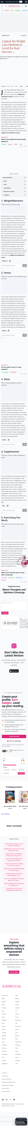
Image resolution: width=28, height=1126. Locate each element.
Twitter (15, 144)
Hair (16, 1023)
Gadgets (4, 1020)
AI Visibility (5, 1076)
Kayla (4, 86)
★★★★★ (23, 35)
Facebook (4, 144)
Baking (17, 998)
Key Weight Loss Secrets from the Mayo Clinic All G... (14, 849)
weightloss (5, 35)
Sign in (8, 746)
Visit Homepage (14, 972)
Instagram (10, 144)
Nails (3, 1042)
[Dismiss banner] (25, 618)
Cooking (4, 1008)
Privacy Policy (5, 1088)
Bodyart (17, 1001)
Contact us (4, 1073)
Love (16, 1032)
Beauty (3, 1001)
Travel (16, 1057)
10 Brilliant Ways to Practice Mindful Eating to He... (14, 874)
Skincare (4, 1051)
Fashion (4, 1014)
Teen (3, 1057)
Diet (3, 1011)
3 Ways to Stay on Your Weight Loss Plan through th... (14, 864)
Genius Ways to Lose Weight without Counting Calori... (14, 854)
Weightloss (17, 10)
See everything (6, 814)
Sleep (16, 1051)
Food (3, 1017)
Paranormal (18, 1042)
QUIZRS (25, 146)
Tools (16, 1063)
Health (3, 1026)
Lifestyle (4, 1032)
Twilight (4, 1060)
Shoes (16, 1048)
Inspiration (18, 1026)
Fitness (17, 1014)
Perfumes (17, 1045)
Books (3, 1004)
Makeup (4, 1035)
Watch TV (4, 580)
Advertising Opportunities (8, 1082)
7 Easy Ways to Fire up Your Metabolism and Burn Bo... (14, 889)
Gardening (18, 1020)
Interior (4, 1029)
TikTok (20, 144)
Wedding (17, 1060)
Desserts (17, 1008)
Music (16, 1039)
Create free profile (14, 736)
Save (21, 86)
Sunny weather (5, 372)
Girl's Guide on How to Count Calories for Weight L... (14, 845)
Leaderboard (6, 773)
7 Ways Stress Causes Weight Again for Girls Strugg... (14, 869)
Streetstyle (4, 1054)
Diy (2, 10)
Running (7, 10)
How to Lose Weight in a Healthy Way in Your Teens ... (14, 879)
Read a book (11, 577)
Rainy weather (13, 372)
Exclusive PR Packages (7, 1085)
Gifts (3, 1023)
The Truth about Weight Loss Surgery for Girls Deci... (14, 859)
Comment (5, 613)
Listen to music (19, 577)
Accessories (24, 10)
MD (16, 86)
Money (17, 1035)
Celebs (17, 1004)
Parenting (4, 1045)
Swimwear (18, 1054)
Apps (16, 995)
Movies (4, 1039)
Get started (21, 773)
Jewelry (12, 10)
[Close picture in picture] (16, 1119)
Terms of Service (6, 1091)
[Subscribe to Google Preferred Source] (10, 623)
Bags (3, 998)
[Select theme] (22, 6)
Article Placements (7, 1079)
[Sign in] (26, 6)
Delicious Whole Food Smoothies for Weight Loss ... (14, 884)
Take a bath (4, 577)
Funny (16, 1017)
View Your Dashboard (15, 741)
